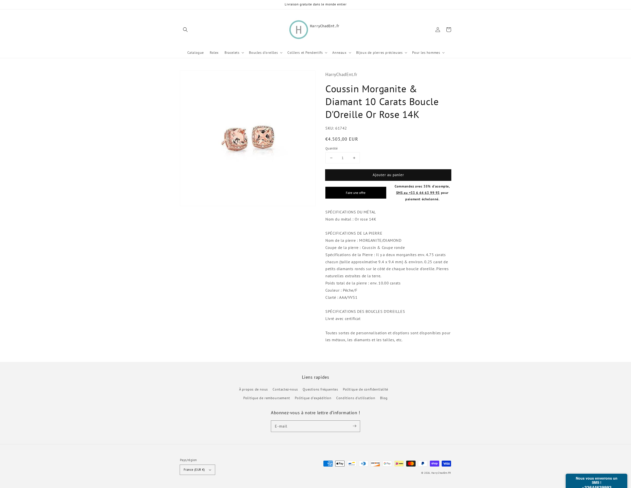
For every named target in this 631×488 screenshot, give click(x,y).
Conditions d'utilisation (355, 398)
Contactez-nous (285, 389)
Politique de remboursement (266, 398)
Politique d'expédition (313, 398)
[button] (185, 29)
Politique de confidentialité (365, 389)
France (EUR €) (194, 470)
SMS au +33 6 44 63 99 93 (418, 192)
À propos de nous (253, 389)
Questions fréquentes (320, 389)
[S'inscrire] (354, 426)
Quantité (331, 148)
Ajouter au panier (388, 174)
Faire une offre (356, 192)
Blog (383, 398)
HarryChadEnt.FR (441, 472)
